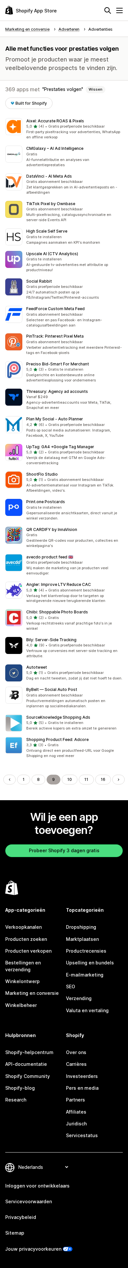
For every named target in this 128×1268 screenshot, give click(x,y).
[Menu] (119, 10)
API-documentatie (26, 1064)
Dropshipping (81, 927)
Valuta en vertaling (87, 1010)
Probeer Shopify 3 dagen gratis (64, 850)
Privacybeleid (20, 1217)
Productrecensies (86, 951)
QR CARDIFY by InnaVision (51, 529)
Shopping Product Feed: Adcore (57, 739)
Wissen (95, 89)
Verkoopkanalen (23, 927)
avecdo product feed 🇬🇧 (49, 557)
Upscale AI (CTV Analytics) (52, 253)
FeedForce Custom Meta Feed (55, 308)
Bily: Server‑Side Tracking (51, 639)
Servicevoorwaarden (28, 1201)
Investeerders (82, 1076)
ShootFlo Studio (42, 474)
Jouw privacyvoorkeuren (33, 1249)
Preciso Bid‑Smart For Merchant (57, 363)
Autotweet (36, 667)
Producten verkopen (28, 951)
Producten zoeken (26, 939)
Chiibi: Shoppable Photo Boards (57, 611)
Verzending (79, 998)
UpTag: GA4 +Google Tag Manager (60, 446)
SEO (70, 986)
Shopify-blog (20, 1088)
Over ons (76, 1052)
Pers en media (82, 1088)
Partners (75, 1099)
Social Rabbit (39, 281)
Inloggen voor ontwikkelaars (37, 1186)
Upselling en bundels (90, 962)
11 (86, 779)
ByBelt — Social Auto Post (51, 689)
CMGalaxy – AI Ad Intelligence (54, 148)
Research (15, 1099)
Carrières (76, 1064)
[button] (64, 129)
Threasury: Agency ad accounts (57, 391)
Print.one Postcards (45, 501)
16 (103, 779)
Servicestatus (82, 1135)
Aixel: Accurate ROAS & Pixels (55, 120)
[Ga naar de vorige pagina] (9, 779)
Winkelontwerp (22, 981)
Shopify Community (27, 1076)
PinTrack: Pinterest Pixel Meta (55, 336)
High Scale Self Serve (46, 231)
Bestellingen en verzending (23, 966)
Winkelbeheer (21, 1005)
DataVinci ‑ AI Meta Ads (49, 176)
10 (69, 779)
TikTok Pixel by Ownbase (50, 203)
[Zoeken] (107, 10)
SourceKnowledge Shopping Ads (58, 717)
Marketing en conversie (32, 993)
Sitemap (14, 1233)
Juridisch (76, 1123)
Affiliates (76, 1112)
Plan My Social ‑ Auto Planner (54, 418)
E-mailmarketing (84, 974)
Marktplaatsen (82, 939)
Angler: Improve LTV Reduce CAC (58, 584)
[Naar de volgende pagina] (118, 779)
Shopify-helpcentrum (29, 1052)
